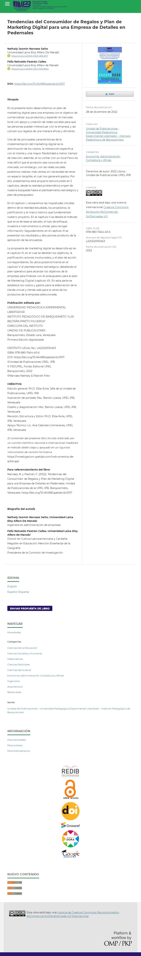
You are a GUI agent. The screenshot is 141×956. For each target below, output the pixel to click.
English (12, 586)
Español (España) (18, 592)
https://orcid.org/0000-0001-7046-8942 (30, 69)
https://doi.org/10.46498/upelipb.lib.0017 (39, 83)
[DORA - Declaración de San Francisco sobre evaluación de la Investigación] (70, 847)
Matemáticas (15, 658)
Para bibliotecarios (18, 750)
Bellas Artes (14, 692)
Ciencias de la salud (19, 670)
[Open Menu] (7, 3)
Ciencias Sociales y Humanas (24, 653)
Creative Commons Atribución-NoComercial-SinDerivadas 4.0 (107, 212)
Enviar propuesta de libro (30, 608)
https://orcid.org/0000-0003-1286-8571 (29, 56)
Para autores (14, 745)
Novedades (14, 632)
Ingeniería (13, 681)
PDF (111, 94)
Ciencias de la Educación (22, 647)
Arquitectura (15, 686)
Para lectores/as (16, 739)
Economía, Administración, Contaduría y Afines (35, 675)
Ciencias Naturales (18, 664)
